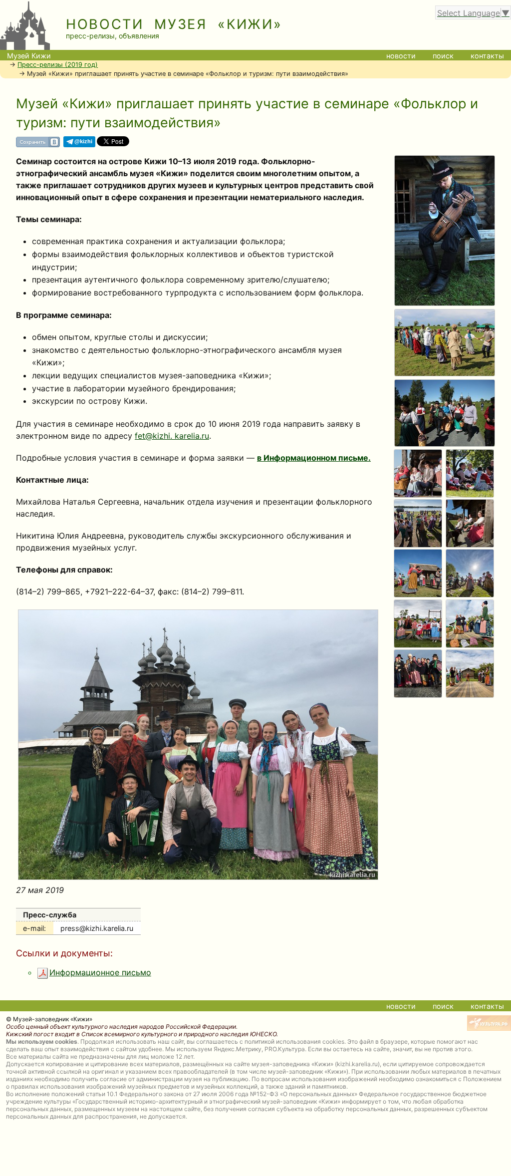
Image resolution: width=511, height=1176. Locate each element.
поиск (443, 55)
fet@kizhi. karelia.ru (172, 436)
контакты (487, 55)
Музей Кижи (29, 55)
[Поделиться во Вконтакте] (38, 145)
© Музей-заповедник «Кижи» (49, 1019)
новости (401, 55)
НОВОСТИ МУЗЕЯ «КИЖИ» (174, 24)
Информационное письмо (100, 972)
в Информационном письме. (314, 458)
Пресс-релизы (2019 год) (57, 64)
